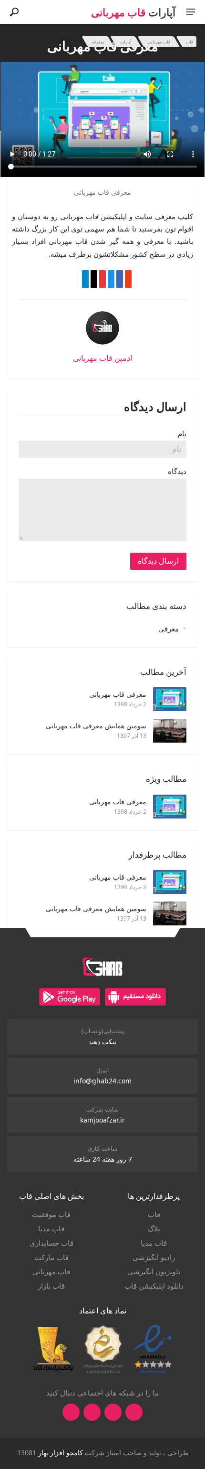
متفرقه (98, 42)
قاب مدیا (154, 1243)
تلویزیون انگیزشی (153, 1271)
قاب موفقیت (51, 1214)
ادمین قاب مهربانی (102, 358)
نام (182, 433)
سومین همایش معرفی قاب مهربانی (96, 725)
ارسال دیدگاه (158, 561)
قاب (189, 42)
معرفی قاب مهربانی (117, 694)
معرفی (168, 628)
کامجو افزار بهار (60, 1452)
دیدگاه (177, 471)
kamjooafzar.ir (102, 1119)
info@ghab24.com (102, 1080)
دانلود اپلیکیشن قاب (154, 1286)
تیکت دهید (102, 1041)
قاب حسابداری (51, 1243)
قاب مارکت (51, 1257)
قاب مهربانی (158, 42)
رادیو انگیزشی (154, 1257)
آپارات (126, 42)
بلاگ (154, 1228)
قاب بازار (51, 1286)
